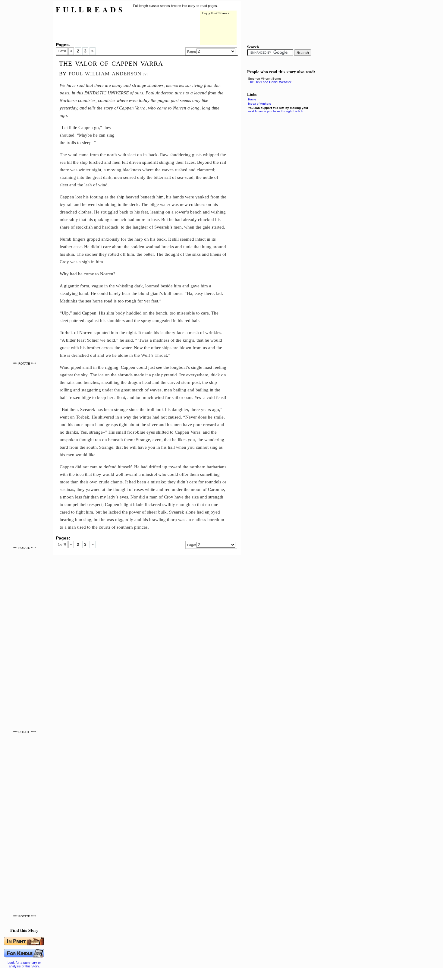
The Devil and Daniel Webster (269, 82)
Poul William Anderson (105, 73)
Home (252, 99)
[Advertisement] (26, 90)
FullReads (90, 9)
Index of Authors (259, 103)
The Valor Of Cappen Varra (111, 63)
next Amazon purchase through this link (275, 111)
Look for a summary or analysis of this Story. (24, 964)
